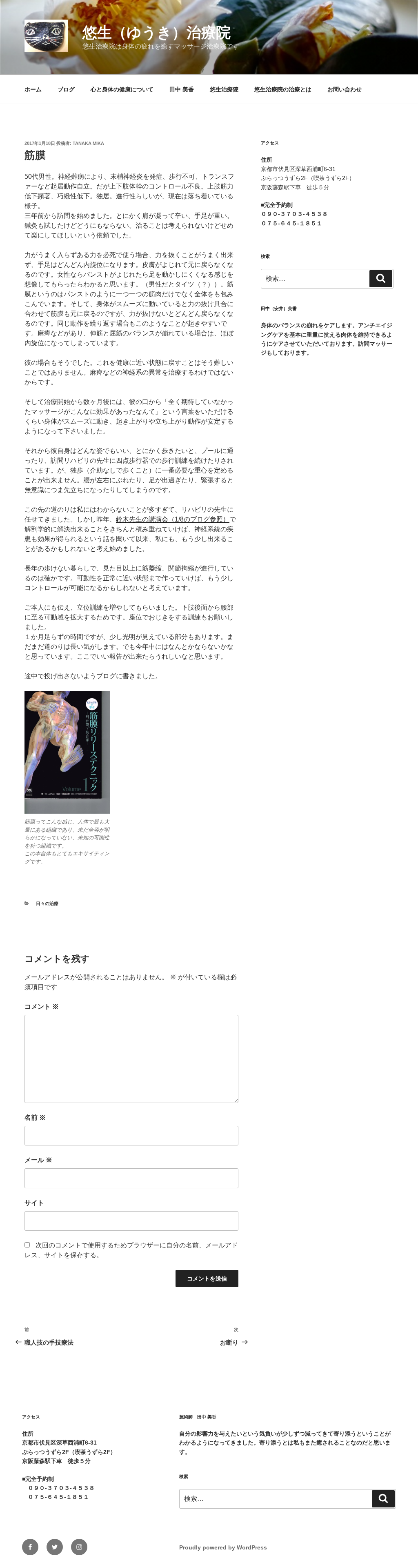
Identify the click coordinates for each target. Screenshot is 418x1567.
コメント (41, 1006)
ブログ (66, 89)
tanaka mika (88, 143)
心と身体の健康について (122, 89)
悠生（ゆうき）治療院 (156, 32)
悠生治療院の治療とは (282, 89)
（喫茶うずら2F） (331, 178)
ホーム (33, 89)
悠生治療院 (224, 89)
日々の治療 (47, 903)
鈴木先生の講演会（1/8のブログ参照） (172, 519)
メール (38, 1159)
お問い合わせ (344, 89)
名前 (35, 1117)
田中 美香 (181, 89)
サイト (34, 1202)
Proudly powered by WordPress (223, 1547)
